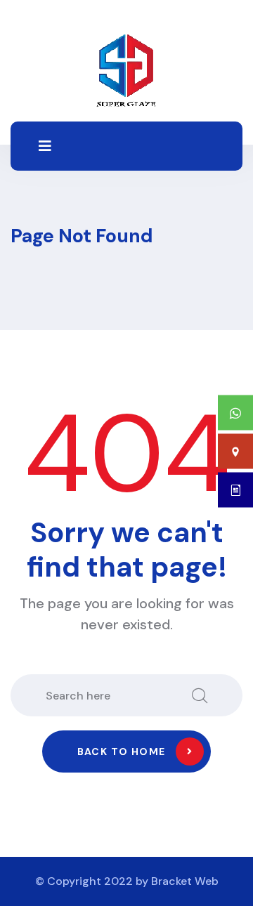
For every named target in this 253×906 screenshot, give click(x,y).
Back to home (121, 751)
